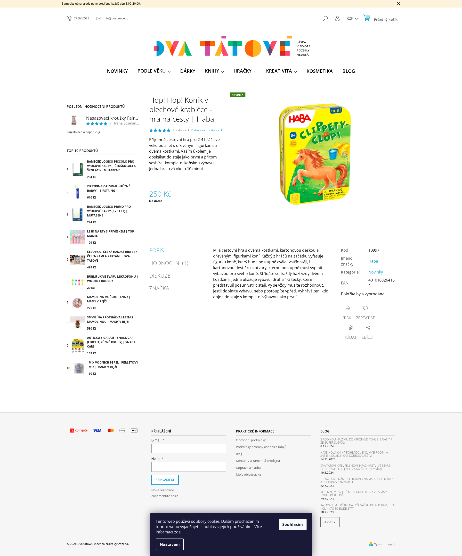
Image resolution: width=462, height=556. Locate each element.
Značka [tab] (159, 288)
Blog (239, 454)
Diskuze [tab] (159, 275)
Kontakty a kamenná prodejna (258, 460)
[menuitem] (117, 71)
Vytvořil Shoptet (384, 544)
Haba (373, 261)
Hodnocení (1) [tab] (168, 263)
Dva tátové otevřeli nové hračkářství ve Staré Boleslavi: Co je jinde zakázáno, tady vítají (355, 467)
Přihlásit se (165, 480)
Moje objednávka (248, 474)
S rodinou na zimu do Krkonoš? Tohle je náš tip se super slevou (356, 441)
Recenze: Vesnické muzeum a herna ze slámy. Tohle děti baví (354, 493)
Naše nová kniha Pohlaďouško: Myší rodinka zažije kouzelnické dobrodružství (354, 454)
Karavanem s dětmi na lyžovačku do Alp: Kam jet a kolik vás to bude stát (357, 507)
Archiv (329, 522)
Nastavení (170, 544)
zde (177, 532)
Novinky (375, 272)
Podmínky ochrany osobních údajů (261, 447)
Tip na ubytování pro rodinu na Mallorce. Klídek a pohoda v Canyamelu (356, 480)
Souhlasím (292, 524)
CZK (350, 18)
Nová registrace (162, 490)
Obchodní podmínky (251, 440)
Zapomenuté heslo (164, 496)
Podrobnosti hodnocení (206, 130)
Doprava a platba (248, 467)
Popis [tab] (156, 250)
